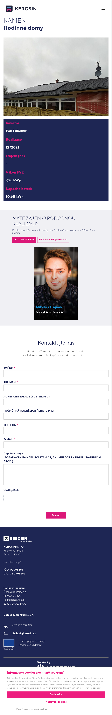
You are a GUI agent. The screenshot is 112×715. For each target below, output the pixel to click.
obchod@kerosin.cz (24, 633)
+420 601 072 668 (24, 239)
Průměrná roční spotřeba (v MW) (29, 411)
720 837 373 (22, 625)
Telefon (11, 425)
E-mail (9, 439)
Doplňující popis (52, 457)
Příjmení (11, 382)
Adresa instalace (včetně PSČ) (27, 396)
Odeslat (56, 515)
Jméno (9, 368)
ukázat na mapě (12, 562)
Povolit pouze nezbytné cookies (31, 709)
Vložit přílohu (12, 490)
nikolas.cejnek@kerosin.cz (53, 239)
